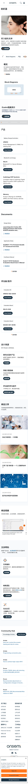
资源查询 (17, 721)
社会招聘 (17, 730)
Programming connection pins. (12, 653)
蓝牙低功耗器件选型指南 (10, 495)
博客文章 (3, 733)
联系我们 (3, 718)
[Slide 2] (23, 122)
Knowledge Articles (9, 634)
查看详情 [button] (6, 378)
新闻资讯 (17, 718)
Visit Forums (21, 634)
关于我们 (4, 703)
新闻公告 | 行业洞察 (6, 727)
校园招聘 (17, 727)
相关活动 (17, 715)
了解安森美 (18, 736)
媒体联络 (3, 736)
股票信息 (17, 709)
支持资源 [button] (6, 572)
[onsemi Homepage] (13, 2)
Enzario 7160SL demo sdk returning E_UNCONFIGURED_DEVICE (13, 671)
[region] (14, 770)
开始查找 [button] (6, 363)
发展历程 (3, 715)
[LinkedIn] (13, 753)
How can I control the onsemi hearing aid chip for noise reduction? (11, 643)
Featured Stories (6, 730)
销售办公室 (19, 590)
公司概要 (3, 712)
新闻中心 (4, 724)
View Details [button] (8, 150)
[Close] (26, 758)
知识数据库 (13, 550)
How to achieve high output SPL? (13, 661)
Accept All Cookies (14, 775)
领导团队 (3, 709)
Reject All (14, 770)
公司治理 (17, 712)
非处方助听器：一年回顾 (10, 437)
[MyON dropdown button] (24, 3)
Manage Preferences (14, 779)
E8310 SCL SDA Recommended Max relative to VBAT (14, 692)
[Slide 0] (4, 122)
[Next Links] (25, 56)
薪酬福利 (17, 739)
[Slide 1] (14, 122)
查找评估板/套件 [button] (8, 392)
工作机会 (18, 724)
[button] (5, 48)
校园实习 (17, 733)
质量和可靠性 (4, 721)
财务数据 (17, 706)
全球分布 (3, 706)
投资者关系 (18, 703)
